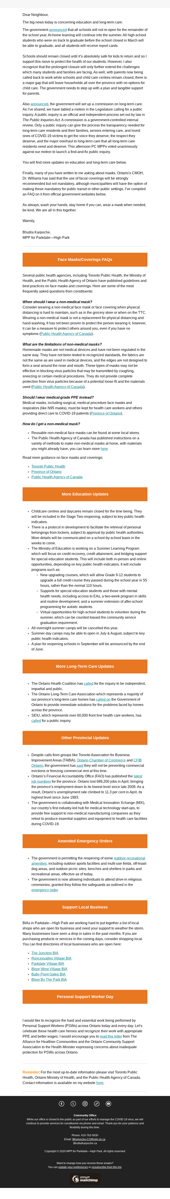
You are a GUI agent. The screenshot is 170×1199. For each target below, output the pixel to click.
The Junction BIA (44, 953)
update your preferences (73, 1167)
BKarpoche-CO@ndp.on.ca (88, 1139)
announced (58, 30)
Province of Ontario (106, 413)
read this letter (111, 1036)
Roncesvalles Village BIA (51, 958)
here (104, 449)
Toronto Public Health (48, 466)
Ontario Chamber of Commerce (101, 760)
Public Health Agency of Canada (66, 334)
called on (103, 699)
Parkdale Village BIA (47, 964)
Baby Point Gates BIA (48, 974)
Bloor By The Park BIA (49, 979)
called (88, 683)
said (80, 765)
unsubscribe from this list (106, 1167)
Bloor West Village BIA (49, 969)
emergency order (44, 890)
